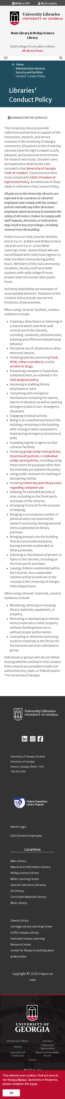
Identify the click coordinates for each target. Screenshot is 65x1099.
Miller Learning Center (24, 879)
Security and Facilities (29, 72)
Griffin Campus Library (24, 932)
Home (20, 64)
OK (11, 1093)
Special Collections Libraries (28, 885)
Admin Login (18, 826)
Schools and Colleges (18, 1041)
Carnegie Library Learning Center (31, 926)
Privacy (33, 1059)
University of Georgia (32, 1018)
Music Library (18, 903)
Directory (47, 1041)
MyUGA (17, 1046)
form (33, 1084)
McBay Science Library (24, 873)
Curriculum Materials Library (28, 897)
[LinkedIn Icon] (24, 740)
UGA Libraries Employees (26, 835)
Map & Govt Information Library (30, 867)
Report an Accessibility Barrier (47, 1054)
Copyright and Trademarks (17, 1054)
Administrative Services (30, 68)
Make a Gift (22, 3)
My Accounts (48, 3)
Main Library (18, 861)
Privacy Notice (17, 1079)
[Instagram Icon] (33, 740)
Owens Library (19, 920)
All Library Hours (32, 50)
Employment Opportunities (47, 1047)
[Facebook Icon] (40, 740)
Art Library (17, 891)
